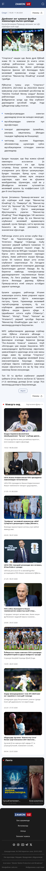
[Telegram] (27, 844)
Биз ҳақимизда (23, 820)
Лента (8, 760)
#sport (23, 391)
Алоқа (23, 831)
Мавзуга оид (12, 404)
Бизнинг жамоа (23, 836)
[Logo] (23, 4)
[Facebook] (14, 844)
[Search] (43, 4)
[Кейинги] (41, 760)
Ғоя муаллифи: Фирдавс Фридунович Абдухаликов (23, 857)
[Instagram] (18, 844)
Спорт (4, 13)
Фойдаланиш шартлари (35, 867)
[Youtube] (23, 844)
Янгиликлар (23, 826)
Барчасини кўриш (33, 404)
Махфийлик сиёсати (9, 867)
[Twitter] (31, 844)
